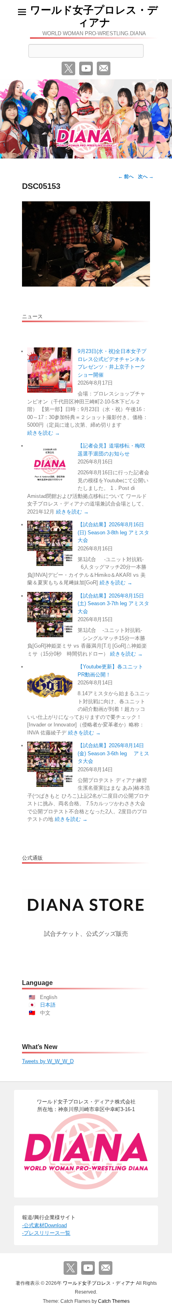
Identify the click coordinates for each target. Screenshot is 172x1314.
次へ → (146, 176)
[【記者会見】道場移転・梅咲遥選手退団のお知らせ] (49, 464)
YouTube (86, 68)
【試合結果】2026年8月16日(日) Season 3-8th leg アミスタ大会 (113, 532)
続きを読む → (43, 433)
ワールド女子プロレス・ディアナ (94, 16)
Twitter (68, 68)
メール (103, 68)
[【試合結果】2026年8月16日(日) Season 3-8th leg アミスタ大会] (49, 543)
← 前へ (126, 176)
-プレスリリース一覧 (46, 1233)
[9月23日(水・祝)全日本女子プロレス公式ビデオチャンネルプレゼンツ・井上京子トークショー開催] (49, 370)
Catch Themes (114, 1301)
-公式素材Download (44, 1225)
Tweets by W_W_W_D (48, 1061)
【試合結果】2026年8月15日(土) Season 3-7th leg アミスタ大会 (113, 603)
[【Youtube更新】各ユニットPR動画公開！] (49, 685)
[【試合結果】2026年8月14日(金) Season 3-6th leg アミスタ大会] (49, 764)
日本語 (48, 1005)
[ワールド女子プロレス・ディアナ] (86, 118)
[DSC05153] (86, 244)
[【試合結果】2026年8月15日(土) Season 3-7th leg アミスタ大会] (49, 614)
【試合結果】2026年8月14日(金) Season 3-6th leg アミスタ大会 (113, 753)
